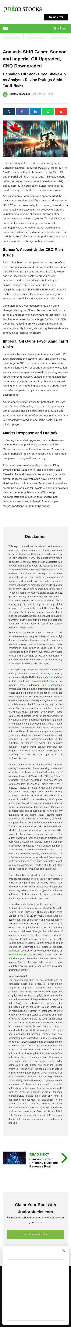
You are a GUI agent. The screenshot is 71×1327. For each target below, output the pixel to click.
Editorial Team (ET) (19, 94)
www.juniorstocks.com (43, 681)
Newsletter (56, 17)
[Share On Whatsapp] (48, 111)
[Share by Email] (61, 111)
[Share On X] (9, 111)
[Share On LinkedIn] (35, 111)
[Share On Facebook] (22, 111)
